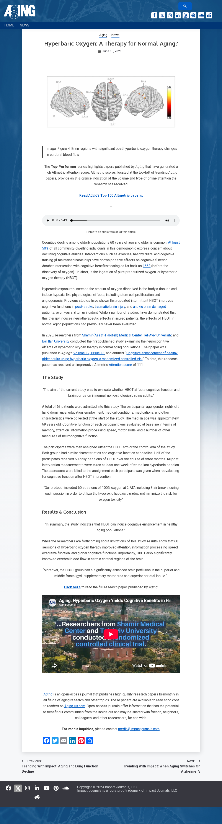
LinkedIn (178, 15)
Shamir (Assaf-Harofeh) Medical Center (112, 335)
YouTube (186, 15)
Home (9, 25)
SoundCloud (201, 15)
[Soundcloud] (66, 788)
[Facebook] (8, 788)
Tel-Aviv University (157, 335)
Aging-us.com (74, 706)
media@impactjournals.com (139, 729)
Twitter (162, 15)
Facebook (154, 15)
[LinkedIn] (37, 788)
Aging (103, 35)
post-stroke (84, 307)
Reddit (209, 15)
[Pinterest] (56, 788)
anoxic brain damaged (149, 307)
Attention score (120, 365)
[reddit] (37, 797)
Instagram (170, 15)
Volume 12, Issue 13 (88, 353)
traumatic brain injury (110, 307)
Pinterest (193, 15)
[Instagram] (27, 788)
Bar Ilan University (55, 341)
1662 (146, 266)
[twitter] (18, 788)
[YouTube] (47, 788)
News (24, 25)
